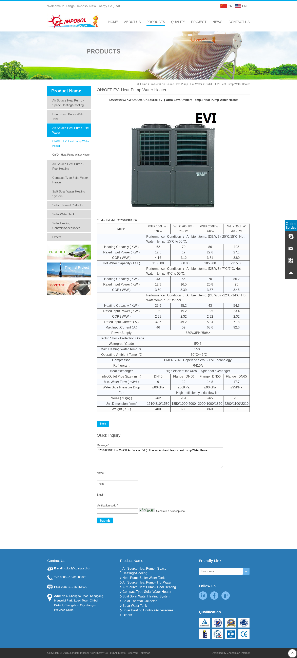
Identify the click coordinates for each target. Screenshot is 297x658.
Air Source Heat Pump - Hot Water (182, 84)
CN (230, 6)
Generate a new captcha (170, 511)
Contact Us (56, 561)
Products (155, 84)
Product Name (131, 561)
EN (244, 6)
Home (143, 84)
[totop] (292, 653)
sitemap (145, 652)
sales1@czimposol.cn (77, 568)
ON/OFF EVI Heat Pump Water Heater (227, 84)
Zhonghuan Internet (238, 652)
